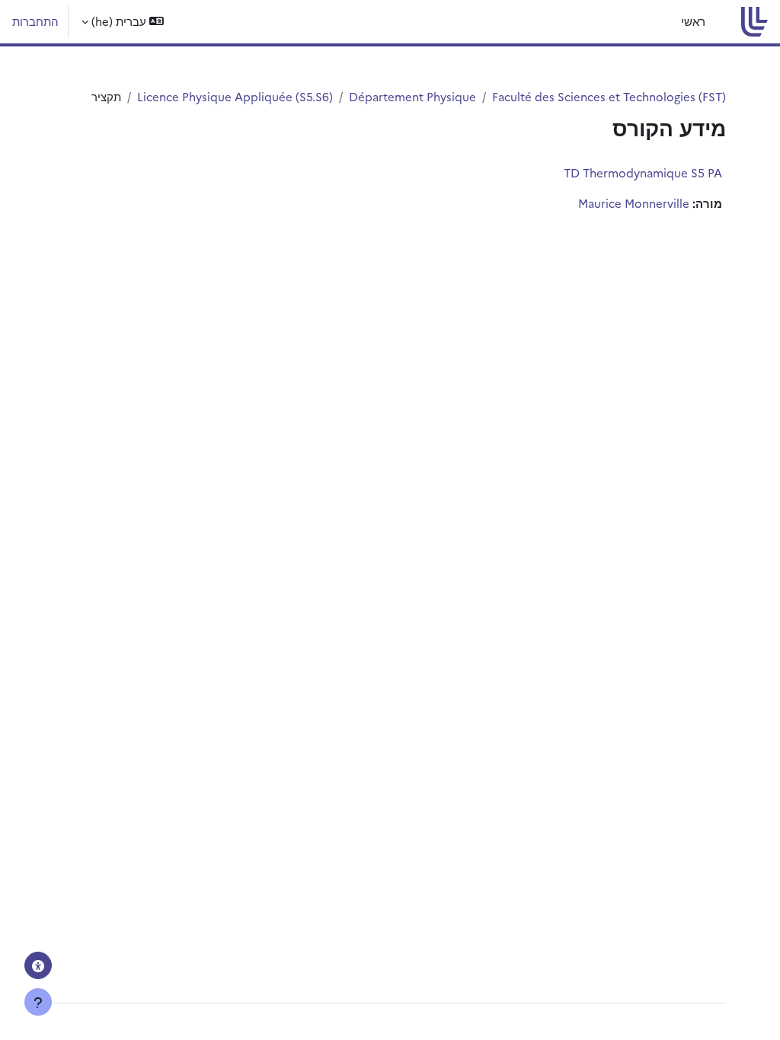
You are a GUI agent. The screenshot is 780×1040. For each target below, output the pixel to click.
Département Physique (412, 96)
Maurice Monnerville (633, 203)
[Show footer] (38, 1002)
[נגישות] (38, 965)
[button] (123, 21)
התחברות (35, 21)
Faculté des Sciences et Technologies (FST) (609, 96)
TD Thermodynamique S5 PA (643, 172)
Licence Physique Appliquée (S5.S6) (235, 96)
